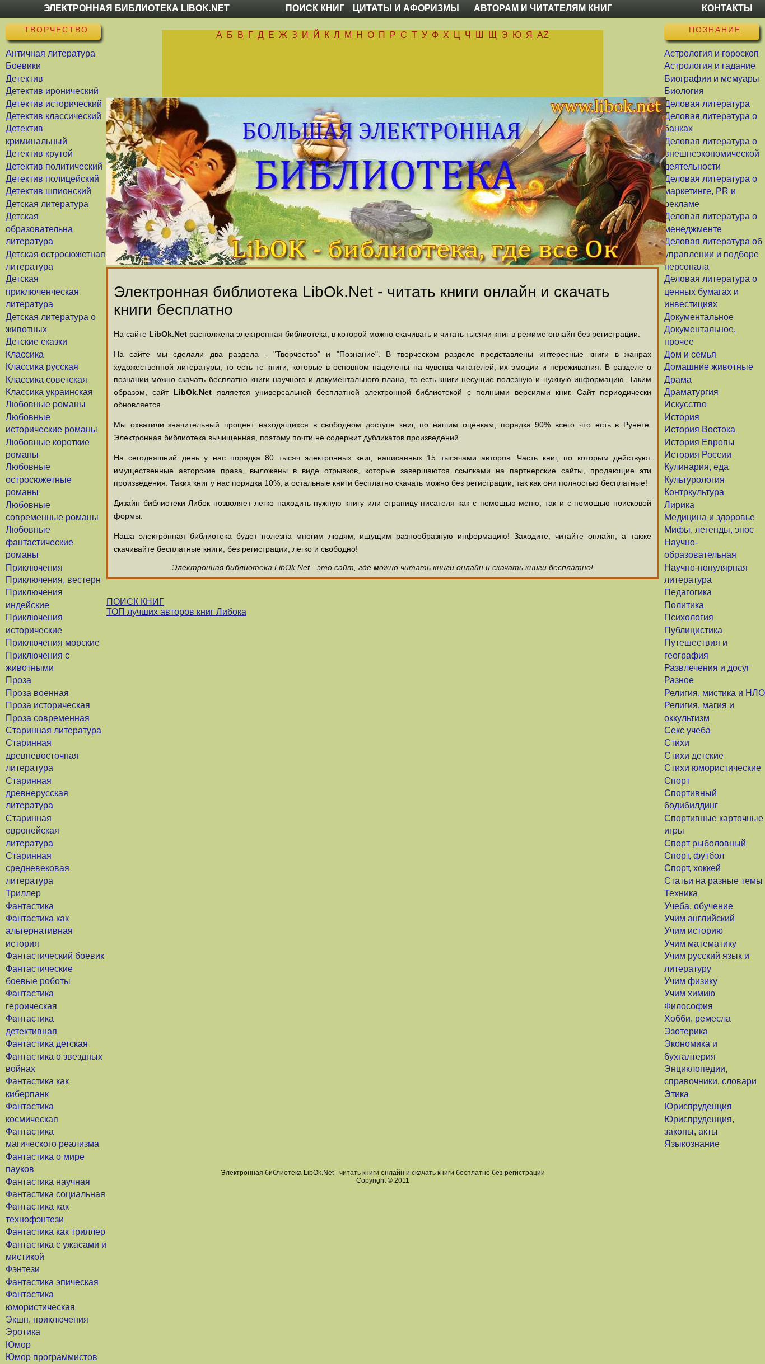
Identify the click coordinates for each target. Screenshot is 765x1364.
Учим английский (699, 918)
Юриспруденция (698, 1106)
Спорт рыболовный (705, 843)
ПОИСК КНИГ (135, 601)
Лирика (679, 505)
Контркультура (694, 492)
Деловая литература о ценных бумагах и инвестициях (710, 291)
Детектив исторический (54, 104)
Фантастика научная (48, 1182)
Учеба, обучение (698, 906)
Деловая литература (707, 104)
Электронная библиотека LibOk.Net (137, 8)
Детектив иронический (52, 91)
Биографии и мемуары (711, 78)
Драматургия (691, 392)
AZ (543, 35)
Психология (688, 617)
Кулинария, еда (696, 467)
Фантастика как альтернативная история (39, 931)
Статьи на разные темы (713, 881)
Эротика (23, 1332)
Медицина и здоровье (709, 517)
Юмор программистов (51, 1357)
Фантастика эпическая (52, 1282)
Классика (25, 354)
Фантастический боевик (55, 956)
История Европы (699, 442)
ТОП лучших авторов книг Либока (176, 612)
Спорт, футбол (694, 855)
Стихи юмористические (712, 768)
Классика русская (42, 366)
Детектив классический (53, 116)
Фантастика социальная (55, 1194)
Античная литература (50, 53)
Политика (684, 605)
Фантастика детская (47, 1043)
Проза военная (37, 693)
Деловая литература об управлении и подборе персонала (713, 254)
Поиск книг (315, 8)
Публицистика (693, 630)
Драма (678, 379)
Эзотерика (686, 1031)
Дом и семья (690, 354)
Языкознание (692, 1144)
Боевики (23, 65)
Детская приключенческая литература (42, 291)
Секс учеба (687, 730)
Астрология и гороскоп (711, 53)
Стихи (676, 742)
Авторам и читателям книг (543, 8)
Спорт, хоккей (692, 868)
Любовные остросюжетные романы (39, 479)
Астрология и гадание (709, 65)
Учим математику (700, 943)
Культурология (694, 480)
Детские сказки (36, 341)
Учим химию (689, 993)
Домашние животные (708, 366)
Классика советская (46, 379)
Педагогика (688, 592)
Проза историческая (48, 705)
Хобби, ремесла (697, 1018)
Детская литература (47, 204)
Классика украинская (49, 392)
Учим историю (693, 930)
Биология (684, 91)
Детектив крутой (39, 153)
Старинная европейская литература (32, 830)
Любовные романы (46, 404)
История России (697, 454)
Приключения (34, 567)
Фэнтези (23, 1269)
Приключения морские (53, 642)
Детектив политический (54, 166)
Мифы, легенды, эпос (709, 529)
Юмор (18, 1344)
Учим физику (690, 981)
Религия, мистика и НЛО (714, 693)
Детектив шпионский (48, 191)
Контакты (727, 8)
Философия (688, 1006)
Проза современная (48, 718)
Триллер (23, 893)
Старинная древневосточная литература (42, 755)
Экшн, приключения (47, 1319)
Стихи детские (694, 755)
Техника (681, 893)
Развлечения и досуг (707, 667)
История (681, 417)
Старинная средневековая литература (37, 868)
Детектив (24, 78)
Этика (676, 1094)
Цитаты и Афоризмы (406, 8)
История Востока (699, 429)
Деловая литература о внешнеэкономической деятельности (711, 154)
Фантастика (30, 906)
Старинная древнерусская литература (37, 793)
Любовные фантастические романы (39, 542)
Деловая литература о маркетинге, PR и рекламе (710, 191)
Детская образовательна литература (39, 228)
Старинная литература (53, 730)
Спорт (677, 781)
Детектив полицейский (52, 179)
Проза (18, 680)
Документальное (699, 317)
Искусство (685, 404)
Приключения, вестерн (53, 580)
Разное (679, 680)
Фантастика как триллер (55, 1231)
